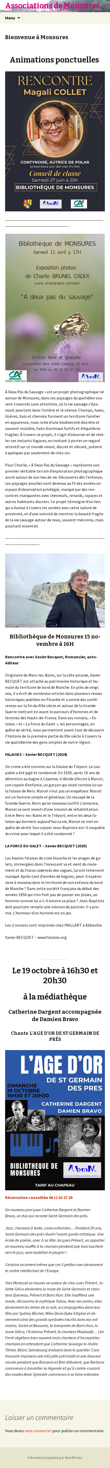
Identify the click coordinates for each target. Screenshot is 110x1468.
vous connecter (38, 1430)
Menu (10, 17)
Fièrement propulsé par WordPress (55, 1457)
